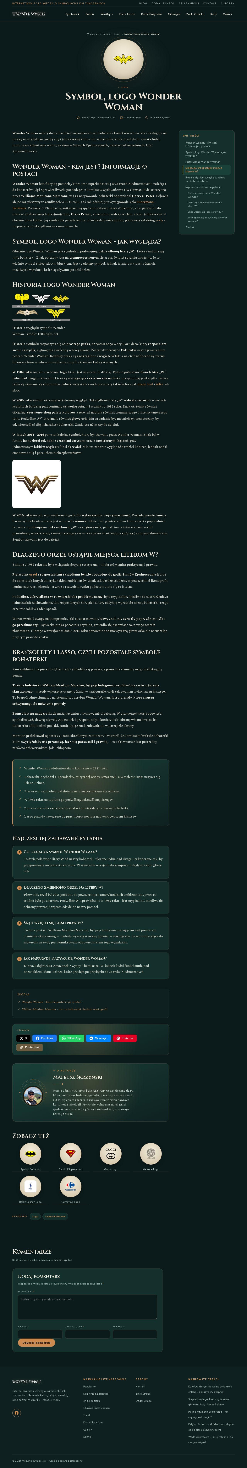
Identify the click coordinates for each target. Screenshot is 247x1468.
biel (150, 384)
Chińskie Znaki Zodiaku (96, 1408)
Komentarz (26, 1291)
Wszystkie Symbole (98, 33)
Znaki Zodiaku (195, 14)
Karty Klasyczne (151, 14)
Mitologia (174, 14)
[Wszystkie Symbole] (28, 14)
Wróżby (107, 14)
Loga (117, 33)
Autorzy (228, 3)
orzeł (33, 574)
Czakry (227, 14)
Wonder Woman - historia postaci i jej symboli (52, 1002)
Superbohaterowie (55, 1216)
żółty (159, 384)
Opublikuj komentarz (36, 1342)
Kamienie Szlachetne (95, 1393)
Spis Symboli (189, 3)
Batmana (19, 208)
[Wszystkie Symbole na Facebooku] (16, 1413)
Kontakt (210, 3)
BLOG (143, 3)
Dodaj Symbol (163, 3)
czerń (142, 384)
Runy (214, 14)
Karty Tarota (127, 14)
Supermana (145, 202)
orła (160, 220)
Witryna (118, 1326)
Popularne (89, 1386)
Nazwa (23, 1326)
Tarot (86, 1415)
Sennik (90, 14)
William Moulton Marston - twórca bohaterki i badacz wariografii (64, 1009)
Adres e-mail (75, 1326)
